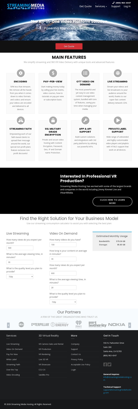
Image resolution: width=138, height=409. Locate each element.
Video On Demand (14, 349)
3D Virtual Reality (49, 335)
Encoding (20, 81)
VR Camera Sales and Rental (51, 344)
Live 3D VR (43, 359)
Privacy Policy (77, 359)
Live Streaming (117, 81)
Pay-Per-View (52, 81)
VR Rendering (44, 354)
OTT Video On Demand (85, 83)
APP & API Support (85, 130)
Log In (127, 6)
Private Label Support (117, 130)
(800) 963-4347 (123, 2)
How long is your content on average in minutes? (68, 252)
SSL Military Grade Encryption (53, 131)
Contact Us (76, 354)
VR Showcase (44, 364)
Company (75, 344)
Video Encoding (13, 374)
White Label (11, 359)
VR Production (45, 349)
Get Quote (85, 6)
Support (115, 6)
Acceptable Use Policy (80, 364)
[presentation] (8, 325)
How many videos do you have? (65, 239)
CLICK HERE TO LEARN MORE (112, 201)
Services (100, 6)
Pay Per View (12, 354)
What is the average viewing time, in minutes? (24, 256)
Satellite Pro (44, 374)
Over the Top (12, 369)
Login (73, 369)
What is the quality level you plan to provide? (24, 270)
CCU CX (42, 369)
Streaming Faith (20, 128)
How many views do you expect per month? (24, 241)
